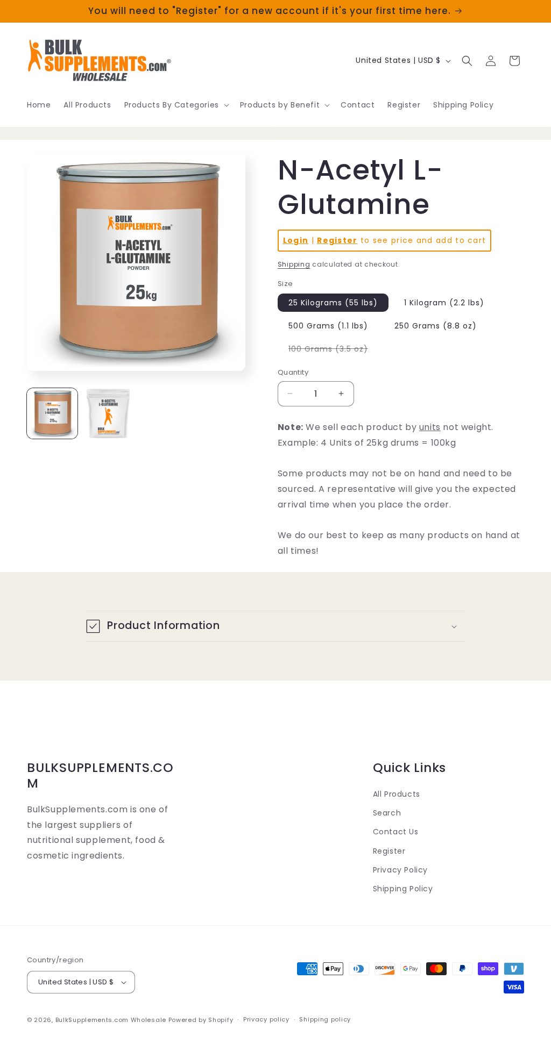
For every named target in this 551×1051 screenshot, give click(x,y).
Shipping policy (325, 1019)
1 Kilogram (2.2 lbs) (444, 302)
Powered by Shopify (201, 1020)
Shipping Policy (403, 888)
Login (296, 240)
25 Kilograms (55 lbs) (333, 302)
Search (387, 812)
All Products (396, 794)
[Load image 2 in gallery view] (108, 413)
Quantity (293, 372)
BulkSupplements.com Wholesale (110, 1020)
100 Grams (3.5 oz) (333, 350)
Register (337, 240)
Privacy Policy (400, 869)
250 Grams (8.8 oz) (435, 325)
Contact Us (396, 831)
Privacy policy (266, 1019)
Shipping (294, 264)
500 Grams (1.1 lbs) (328, 325)
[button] (176, 105)
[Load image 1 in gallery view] (52, 413)
